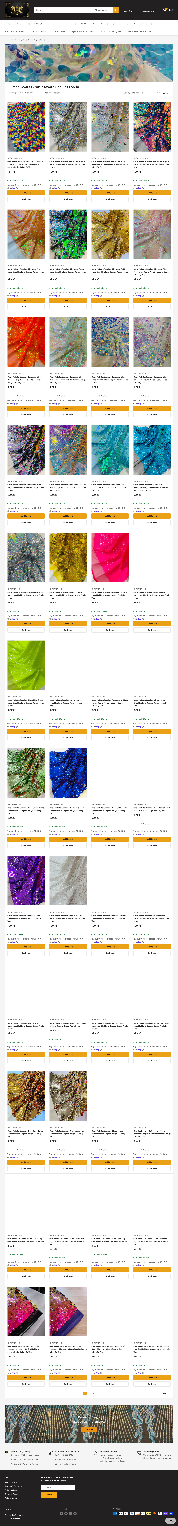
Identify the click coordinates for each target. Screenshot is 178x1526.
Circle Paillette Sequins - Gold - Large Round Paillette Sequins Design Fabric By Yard (67, 1024)
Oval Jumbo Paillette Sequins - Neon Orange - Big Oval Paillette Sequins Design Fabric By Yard (151, 1349)
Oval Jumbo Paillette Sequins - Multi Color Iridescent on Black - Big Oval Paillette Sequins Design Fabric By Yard (25, 164)
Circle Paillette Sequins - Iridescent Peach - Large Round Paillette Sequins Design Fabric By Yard (25, 272)
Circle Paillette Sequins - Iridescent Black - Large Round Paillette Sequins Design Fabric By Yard (25, 487)
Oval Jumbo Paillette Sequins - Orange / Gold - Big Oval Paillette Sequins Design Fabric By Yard (108, 1349)
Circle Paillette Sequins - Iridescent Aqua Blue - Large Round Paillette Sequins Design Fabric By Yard (109, 487)
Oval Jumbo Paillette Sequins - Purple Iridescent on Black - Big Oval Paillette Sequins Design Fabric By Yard (23, 1349)
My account (146, 11)
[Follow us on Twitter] (66, 1513)
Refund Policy (11, 1482)
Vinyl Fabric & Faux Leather (82, 31)
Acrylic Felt (124, 24)
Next (165, 1393)
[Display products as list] (168, 93)
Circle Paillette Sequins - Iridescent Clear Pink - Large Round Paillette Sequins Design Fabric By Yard (151, 272)
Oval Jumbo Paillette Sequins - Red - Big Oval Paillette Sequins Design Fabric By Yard (109, 1240)
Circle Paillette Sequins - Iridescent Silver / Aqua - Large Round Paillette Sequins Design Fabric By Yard (109, 164)
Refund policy (11, 1498)
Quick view (26, 199)
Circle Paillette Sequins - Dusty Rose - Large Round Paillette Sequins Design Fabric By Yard (151, 1026)
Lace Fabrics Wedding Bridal (81, 24)
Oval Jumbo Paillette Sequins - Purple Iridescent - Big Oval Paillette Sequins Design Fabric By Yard (68, 1349)
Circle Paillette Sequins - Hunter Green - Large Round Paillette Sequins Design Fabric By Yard (151, 918)
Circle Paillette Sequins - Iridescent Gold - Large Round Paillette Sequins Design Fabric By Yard (109, 272)
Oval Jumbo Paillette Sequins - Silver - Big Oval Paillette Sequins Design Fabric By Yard (25, 1240)
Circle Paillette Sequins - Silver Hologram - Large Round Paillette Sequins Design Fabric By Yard (25, 595)
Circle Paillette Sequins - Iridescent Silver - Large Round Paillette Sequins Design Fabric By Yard (67, 164)
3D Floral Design (108, 24)
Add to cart (26, 193)
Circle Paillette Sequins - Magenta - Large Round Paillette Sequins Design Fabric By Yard (108, 918)
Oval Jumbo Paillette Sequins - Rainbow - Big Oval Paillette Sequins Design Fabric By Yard (151, 1241)
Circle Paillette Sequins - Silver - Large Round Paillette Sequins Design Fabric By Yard (150, 703)
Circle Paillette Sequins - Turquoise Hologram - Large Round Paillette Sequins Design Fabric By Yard (150, 487)
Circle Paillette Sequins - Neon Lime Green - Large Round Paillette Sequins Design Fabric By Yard (25, 703)
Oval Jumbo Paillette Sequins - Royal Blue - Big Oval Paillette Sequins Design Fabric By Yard (67, 1241)
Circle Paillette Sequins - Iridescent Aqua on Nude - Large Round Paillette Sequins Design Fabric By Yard (67, 487)
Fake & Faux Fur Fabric (15, 31)
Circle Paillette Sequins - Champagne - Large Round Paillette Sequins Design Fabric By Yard (67, 1134)
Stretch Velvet (59, 31)
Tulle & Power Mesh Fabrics (139, 31)
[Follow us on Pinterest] (75, 1513)
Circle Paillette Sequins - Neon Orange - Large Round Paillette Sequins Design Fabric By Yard (151, 595)
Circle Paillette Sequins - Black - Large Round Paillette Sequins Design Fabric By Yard (108, 1134)
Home (7, 24)
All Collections (23, 24)
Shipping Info (11, 1490)
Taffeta (101, 31)
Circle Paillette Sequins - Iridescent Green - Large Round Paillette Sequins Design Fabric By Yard (67, 272)
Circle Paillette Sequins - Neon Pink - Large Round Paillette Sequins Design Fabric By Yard (109, 595)
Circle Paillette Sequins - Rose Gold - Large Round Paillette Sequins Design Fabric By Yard (109, 811)
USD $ (8, 1509)
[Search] (116, 10)
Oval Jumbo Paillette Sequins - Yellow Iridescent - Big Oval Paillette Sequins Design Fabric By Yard (152, 1134)
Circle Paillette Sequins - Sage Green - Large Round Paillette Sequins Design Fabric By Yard (25, 811)
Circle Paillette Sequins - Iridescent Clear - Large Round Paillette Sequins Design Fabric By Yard (109, 380)
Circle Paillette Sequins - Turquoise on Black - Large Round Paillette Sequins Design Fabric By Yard (109, 703)
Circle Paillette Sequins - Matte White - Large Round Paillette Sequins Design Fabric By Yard (67, 918)
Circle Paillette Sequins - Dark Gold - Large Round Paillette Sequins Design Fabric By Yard (25, 1134)
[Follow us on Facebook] (61, 1513)
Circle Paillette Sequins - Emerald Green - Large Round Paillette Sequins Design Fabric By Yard (109, 1026)
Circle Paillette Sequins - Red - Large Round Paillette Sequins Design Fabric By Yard (151, 809)
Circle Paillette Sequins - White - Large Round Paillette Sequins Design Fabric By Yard (66, 703)
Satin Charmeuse (38, 31)
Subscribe (49, 1495)
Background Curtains (143, 24)
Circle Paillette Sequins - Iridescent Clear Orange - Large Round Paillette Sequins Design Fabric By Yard (24, 380)
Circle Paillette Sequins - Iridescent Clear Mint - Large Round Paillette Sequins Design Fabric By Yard (67, 380)
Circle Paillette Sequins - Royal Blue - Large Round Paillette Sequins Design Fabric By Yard (67, 811)
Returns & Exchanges (14, 1486)
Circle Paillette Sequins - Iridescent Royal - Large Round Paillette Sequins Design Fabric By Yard (151, 164)
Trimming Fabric (116, 31)
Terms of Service (12, 1494)
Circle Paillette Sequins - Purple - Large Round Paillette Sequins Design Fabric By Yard (24, 918)
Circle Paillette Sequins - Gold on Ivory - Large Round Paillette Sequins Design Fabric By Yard (25, 1026)
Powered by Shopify (12, 1518)
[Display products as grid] (164, 93)
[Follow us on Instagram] (70, 1513)
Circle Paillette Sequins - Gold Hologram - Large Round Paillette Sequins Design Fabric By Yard (67, 595)
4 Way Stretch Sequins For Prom (48, 24)
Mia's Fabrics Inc (14, 158)
